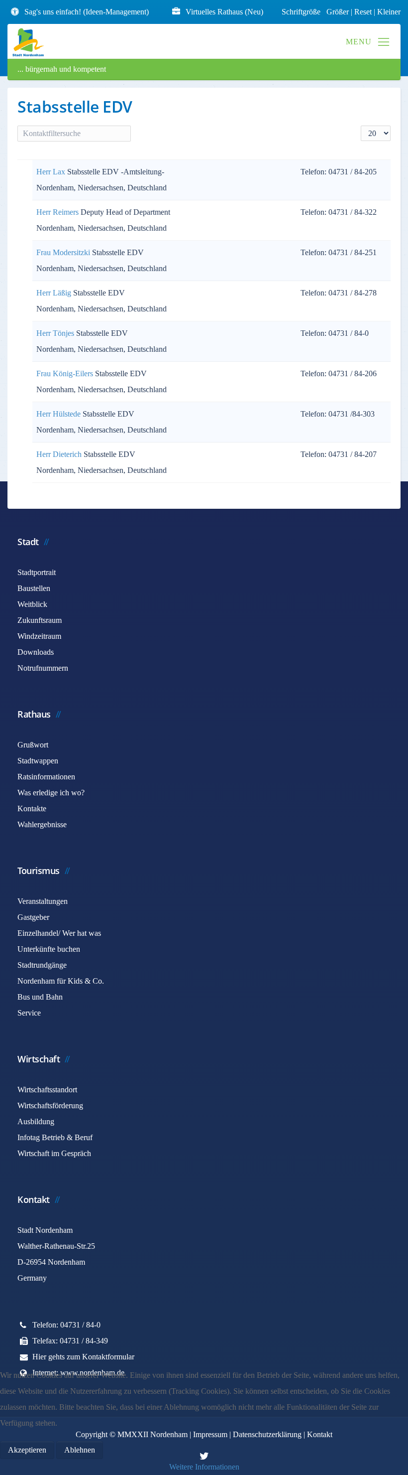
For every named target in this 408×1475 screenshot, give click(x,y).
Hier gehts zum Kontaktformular (83, 1356)
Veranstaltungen (42, 901)
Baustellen (33, 588)
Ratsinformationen (46, 776)
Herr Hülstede (59, 414)
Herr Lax (51, 171)
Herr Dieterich (60, 454)
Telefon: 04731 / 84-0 (66, 1325)
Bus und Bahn (40, 997)
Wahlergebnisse (42, 824)
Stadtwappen (37, 760)
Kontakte (31, 808)
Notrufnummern (42, 668)
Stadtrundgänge (42, 965)
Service (29, 1013)
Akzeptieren (27, 1450)
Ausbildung (35, 1121)
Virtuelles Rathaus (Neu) (224, 11)
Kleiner (389, 11)
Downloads (35, 652)
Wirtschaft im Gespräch (54, 1153)
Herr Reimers (58, 212)
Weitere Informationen (204, 1467)
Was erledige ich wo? (51, 792)
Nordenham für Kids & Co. (60, 981)
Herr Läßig (54, 293)
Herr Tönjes (56, 333)
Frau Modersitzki (64, 252)
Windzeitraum (39, 636)
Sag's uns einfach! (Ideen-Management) (86, 11)
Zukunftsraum (39, 620)
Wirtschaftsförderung (50, 1105)
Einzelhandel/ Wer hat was (59, 933)
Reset (364, 11)
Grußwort (32, 744)
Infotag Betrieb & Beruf (55, 1137)
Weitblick (32, 604)
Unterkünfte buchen (48, 949)
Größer (337, 11)
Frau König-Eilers (65, 373)
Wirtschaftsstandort (47, 1089)
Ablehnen (79, 1450)
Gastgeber (33, 917)
